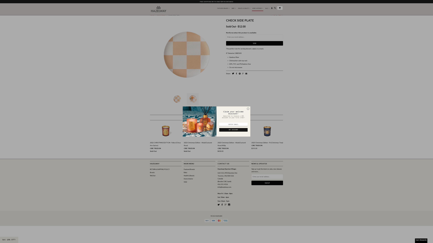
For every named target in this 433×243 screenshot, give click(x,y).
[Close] (248, 108)
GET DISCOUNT (233, 130)
